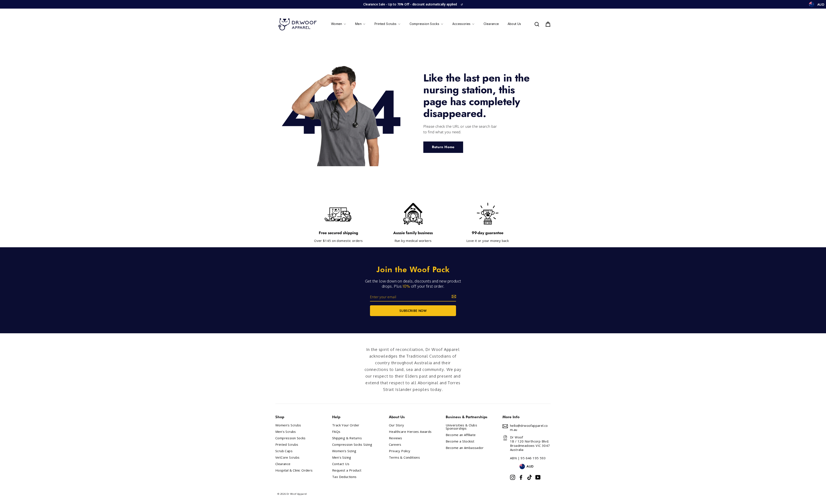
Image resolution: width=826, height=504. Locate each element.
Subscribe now (413, 310)
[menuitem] (338, 24)
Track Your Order (345, 425)
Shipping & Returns (347, 438)
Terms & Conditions (404, 457)
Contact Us (340, 464)
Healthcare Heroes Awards (410, 431)
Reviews (395, 438)
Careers (395, 444)
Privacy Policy (399, 451)
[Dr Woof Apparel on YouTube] (538, 477)
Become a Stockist (460, 441)
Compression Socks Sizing (352, 444)
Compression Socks (290, 438)
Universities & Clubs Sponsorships (461, 427)
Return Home (443, 146)
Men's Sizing (341, 457)
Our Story (396, 425)
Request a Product (347, 470)
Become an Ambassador (465, 447)
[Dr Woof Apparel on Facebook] (521, 477)
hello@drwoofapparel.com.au (529, 427)
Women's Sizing (344, 451)
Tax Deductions (344, 476)
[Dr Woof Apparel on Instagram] (512, 477)
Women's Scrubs (288, 425)
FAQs (336, 431)
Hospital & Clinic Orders (294, 470)
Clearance (283, 464)
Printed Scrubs (286, 444)
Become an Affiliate (461, 434)
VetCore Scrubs (287, 457)
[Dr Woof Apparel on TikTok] (529, 477)
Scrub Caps (284, 451)
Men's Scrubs (285, 431)
